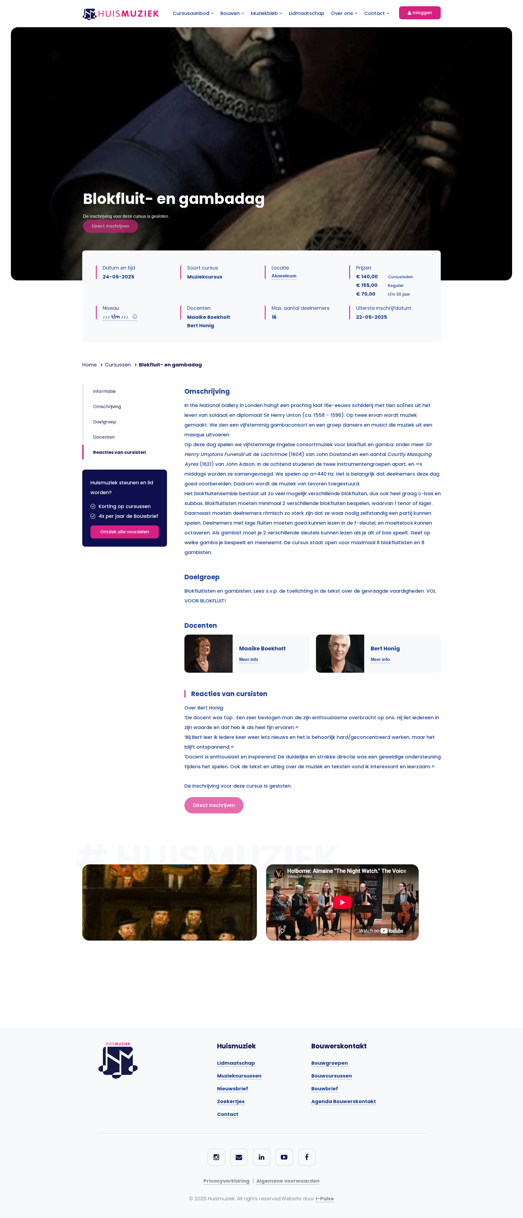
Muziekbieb (265, 13)
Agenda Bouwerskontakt (343, 1101)
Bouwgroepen (329, 1063)
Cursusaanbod (192, 13)
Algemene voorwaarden (288, 1180)
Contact (375, 13)
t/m (115, 316)
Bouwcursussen (331, 1075)
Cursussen (118, 364)
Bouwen (230, 13)
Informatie (104, 391)
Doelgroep (104, 422)
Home (89, 364)
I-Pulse (325, 1198)
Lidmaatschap (306, 13)
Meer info (248, 659)
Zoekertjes (231, 1101)
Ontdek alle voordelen (124, 532)
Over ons (342, 13)
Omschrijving (107, 406)
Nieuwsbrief (232, 1088)
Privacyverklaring (226, 1180)
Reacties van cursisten (119, 452)
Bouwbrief (324, 1088)
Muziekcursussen (239, 1075)
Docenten (104, 437)
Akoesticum (284, 276)
